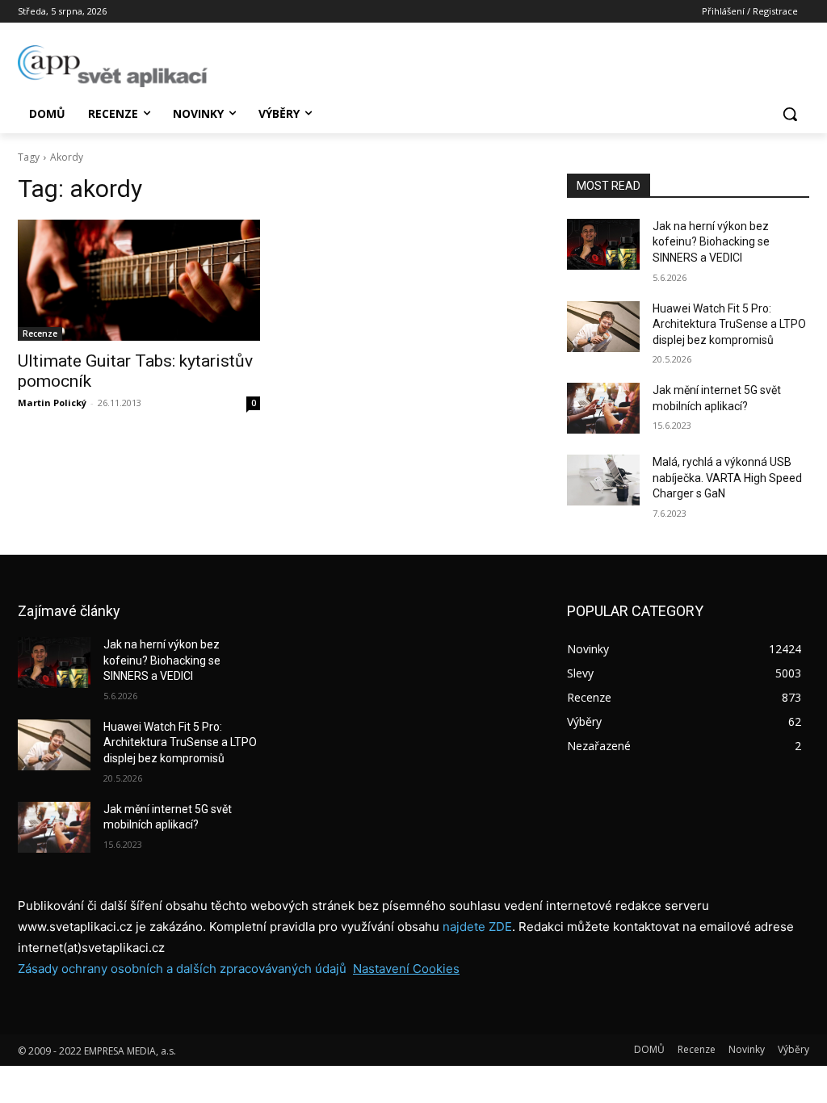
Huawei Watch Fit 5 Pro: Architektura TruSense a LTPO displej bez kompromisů (729, 324)
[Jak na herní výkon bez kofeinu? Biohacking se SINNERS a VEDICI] (603, 244)
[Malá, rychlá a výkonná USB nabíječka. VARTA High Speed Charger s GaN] (603, 480)
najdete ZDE (477, 926)
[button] (789, 113)
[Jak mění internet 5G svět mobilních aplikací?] (603, 408)
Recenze (40, 333)
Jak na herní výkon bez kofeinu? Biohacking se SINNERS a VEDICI (711, 242)
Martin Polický (52, 402)
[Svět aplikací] (113, 66)
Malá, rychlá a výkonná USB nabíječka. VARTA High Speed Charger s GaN (727, 477)
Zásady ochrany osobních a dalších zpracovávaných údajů (182, 968)
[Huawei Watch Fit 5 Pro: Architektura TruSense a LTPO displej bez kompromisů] (603, 326)
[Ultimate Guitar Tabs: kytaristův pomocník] (139, 280)
